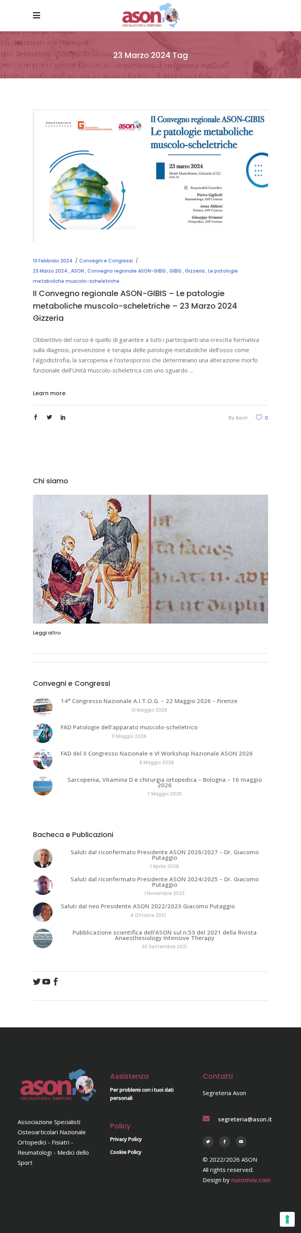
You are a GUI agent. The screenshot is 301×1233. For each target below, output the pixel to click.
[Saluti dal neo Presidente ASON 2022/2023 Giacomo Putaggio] (43, 912)
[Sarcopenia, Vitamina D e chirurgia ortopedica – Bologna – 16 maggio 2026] (43, 785)
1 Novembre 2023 (164, 893)
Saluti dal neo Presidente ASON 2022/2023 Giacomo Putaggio (148, 906)
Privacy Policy (126, 1139)
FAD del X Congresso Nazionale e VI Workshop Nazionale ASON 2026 (157, 753)
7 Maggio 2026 (164, 793)
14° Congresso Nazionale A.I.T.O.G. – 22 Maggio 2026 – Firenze (149, 701)
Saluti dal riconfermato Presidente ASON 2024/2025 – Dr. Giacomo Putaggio (165, 881)
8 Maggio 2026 (157, 762)
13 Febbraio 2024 (53, 260)
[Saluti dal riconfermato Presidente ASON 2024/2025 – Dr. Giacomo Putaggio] (43, 885)
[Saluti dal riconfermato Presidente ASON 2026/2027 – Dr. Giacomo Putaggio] (43, 858)
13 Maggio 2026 (149, 710)
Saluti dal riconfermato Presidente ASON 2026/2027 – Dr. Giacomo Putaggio (165, 854)
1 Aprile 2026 (164, 866)
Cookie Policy (125, 1151)
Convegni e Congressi (106, 260)
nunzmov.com (251, 1180)
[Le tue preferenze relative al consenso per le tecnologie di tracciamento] (287, 1219)
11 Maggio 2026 (129, 736)
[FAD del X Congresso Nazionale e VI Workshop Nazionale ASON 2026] (43, 759)
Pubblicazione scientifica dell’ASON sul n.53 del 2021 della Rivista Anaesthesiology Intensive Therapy (165, 935)
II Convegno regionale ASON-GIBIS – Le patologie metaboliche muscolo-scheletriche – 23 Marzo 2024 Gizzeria (135, 306)
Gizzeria (195, 271)
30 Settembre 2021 (164, 946)
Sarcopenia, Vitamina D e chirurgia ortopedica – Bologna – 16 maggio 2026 (164, 782)
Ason (242, 417)
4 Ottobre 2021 (148, 915)
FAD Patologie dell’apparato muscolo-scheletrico (129, 727)
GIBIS (175, 271)
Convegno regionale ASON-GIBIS (126, 271)
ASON (77, 271)
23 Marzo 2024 (50, 271)
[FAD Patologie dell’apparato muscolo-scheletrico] (43, 733)
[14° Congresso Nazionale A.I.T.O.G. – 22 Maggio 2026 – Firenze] (43, 707)
